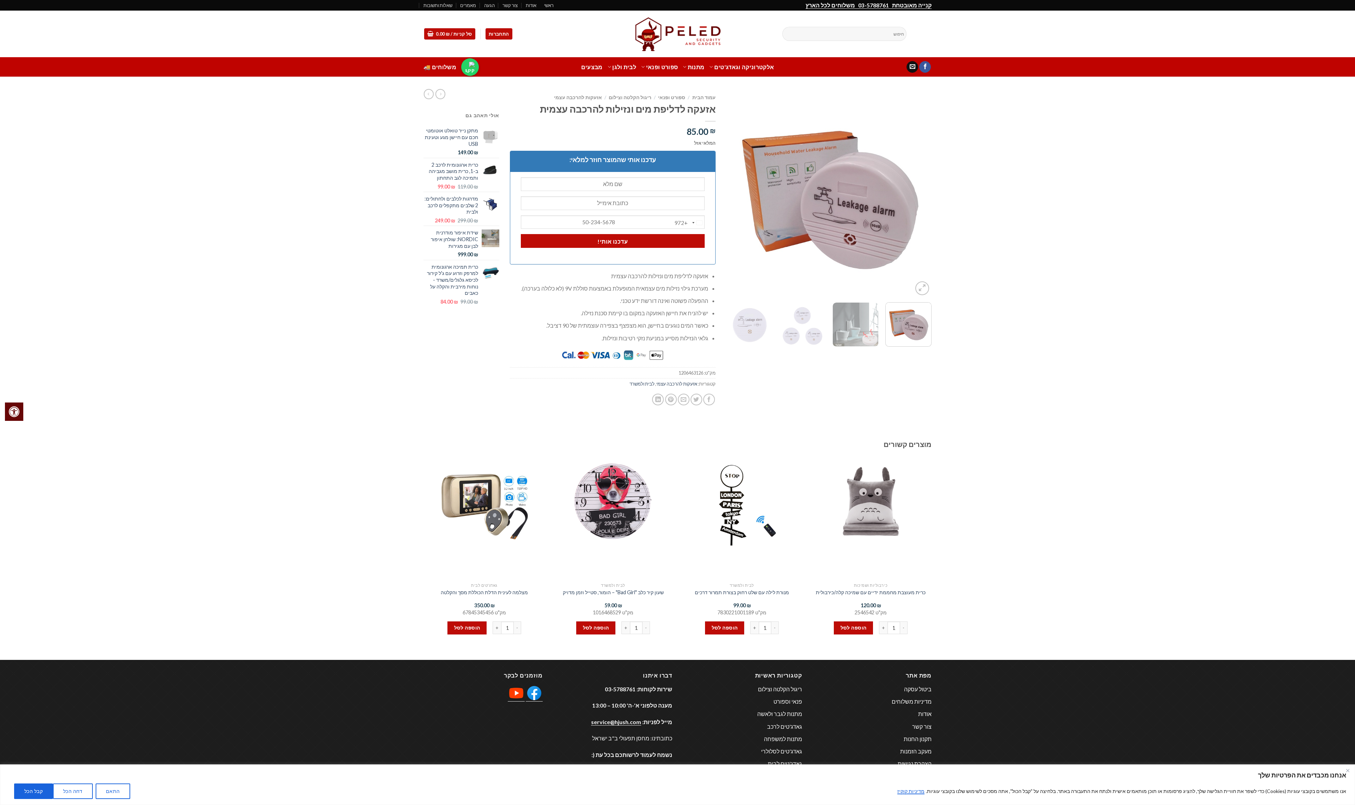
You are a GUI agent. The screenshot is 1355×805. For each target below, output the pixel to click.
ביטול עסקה (918, 689)
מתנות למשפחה (783, 738)
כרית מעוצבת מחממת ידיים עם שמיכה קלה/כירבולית (871, 592)
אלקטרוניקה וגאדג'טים (744, 67)
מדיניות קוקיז (911, 791)
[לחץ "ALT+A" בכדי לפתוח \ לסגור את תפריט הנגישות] (14, 411)
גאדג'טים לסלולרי (781, 751)
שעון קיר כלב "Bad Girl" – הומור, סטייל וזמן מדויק (613, 592)
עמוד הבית (704, 97)
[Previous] (918, 194)
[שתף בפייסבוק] (709, 399)
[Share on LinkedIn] (658, 399)
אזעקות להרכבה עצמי (578, 97)
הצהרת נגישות (915, 763)
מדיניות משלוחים (912, 701)
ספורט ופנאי (662, 67)
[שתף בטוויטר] (696, 399)
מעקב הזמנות (916, 751)
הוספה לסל (854, 628)
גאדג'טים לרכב (784, 726)
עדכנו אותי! (612, 241)
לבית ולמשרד (642, 384)
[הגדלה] (922, 288)
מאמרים (468, 5)
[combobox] (689, 223)
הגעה (489, 5)
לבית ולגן (624, 67)
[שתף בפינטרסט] (671, 399)
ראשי (549, 5)
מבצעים (592, 67)
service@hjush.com (616, 721)
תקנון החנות (918, 738)
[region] (677, 784)
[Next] (734, 194)
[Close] (1347, 770)
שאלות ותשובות (437, 5)
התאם (113, 791)
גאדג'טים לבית (785, 763)
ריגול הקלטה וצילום (630, 97)
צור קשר (510, 5)
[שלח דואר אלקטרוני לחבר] (683, 399)
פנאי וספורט (787, 701)
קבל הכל (33, 791)
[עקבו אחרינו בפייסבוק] (925, 67)
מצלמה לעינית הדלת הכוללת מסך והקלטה (484, 592)
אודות (531, 5)
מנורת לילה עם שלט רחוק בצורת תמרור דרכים (742, 592)
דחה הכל (73, 791)
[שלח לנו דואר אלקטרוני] (912, 67)
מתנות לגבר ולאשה (779, 713)
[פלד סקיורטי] (677, 34)
